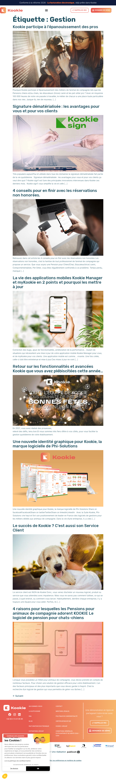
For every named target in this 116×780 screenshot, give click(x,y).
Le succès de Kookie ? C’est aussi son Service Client (56, 527)
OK (38, 769)
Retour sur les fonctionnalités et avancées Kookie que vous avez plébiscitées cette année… (58, 368)
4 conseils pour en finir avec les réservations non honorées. (55, 192)
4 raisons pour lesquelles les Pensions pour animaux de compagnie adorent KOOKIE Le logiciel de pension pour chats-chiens (53, 613)
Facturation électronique (39, 726)
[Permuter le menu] (46, 10)
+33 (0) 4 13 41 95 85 (14, 719)
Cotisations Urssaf (36, 731)
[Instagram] (14, 714)
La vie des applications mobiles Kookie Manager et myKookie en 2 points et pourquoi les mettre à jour (57, 282)
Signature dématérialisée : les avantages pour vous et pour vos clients (56, 108)
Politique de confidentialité (66, 716)
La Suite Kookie (34, 711)
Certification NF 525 (63, 721)
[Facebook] (9, 714)
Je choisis (14, 769)
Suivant (18, 696)
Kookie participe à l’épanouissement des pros (55, 26)
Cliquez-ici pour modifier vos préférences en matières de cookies (58, 760)
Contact (59, 706)
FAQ (30, 716)
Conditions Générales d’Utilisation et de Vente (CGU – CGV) (67, 733)
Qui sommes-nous (35, 706)
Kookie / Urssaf (61, 726)
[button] (4, 776)
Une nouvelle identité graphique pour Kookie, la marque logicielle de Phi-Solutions (57, 443)
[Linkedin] (19, 714)
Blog (31, 721)
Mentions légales (62, 711)
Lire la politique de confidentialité (17, 761)
